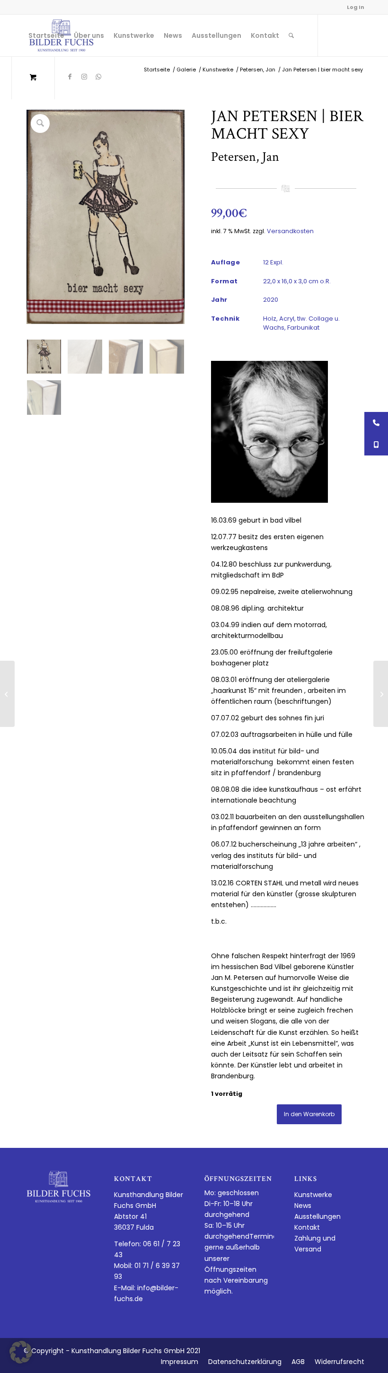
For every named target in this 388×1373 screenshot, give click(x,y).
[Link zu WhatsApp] (98, 77)
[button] (21, 1352)
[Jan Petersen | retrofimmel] (380, 694)
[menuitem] (46, 35)
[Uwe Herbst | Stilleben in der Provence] (7, 694)
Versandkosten (290, 231)
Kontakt (307, 1227)
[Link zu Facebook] (70, 77)
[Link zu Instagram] (84, 77)
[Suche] (291, 35)
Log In (355, 7)
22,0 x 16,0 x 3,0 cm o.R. (297, 281)
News (302, 1205)
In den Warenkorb (309, 1114)
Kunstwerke (313, 1194)
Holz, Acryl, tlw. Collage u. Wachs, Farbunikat (301, 323)
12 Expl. (273, 262)
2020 (270, 299)
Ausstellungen (317, 1216)
